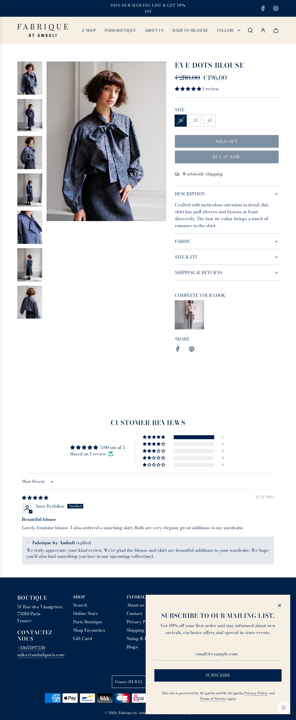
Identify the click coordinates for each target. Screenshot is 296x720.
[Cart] (275, 30)
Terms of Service (213, 698)
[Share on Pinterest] (191, 350)
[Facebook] (263, 8)
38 (195, 120)
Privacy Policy (256, 693)
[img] (35, 497)
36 (180, 120)
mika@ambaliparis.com (40, 654)
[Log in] (263, 30)
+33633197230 (31, 647)
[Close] (279, 605)
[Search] (250, 30)
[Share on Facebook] (177, 350)
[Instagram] (275, 8)
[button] (188, 88)
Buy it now (226, 157)
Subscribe (218, 675)
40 (209, 120)
